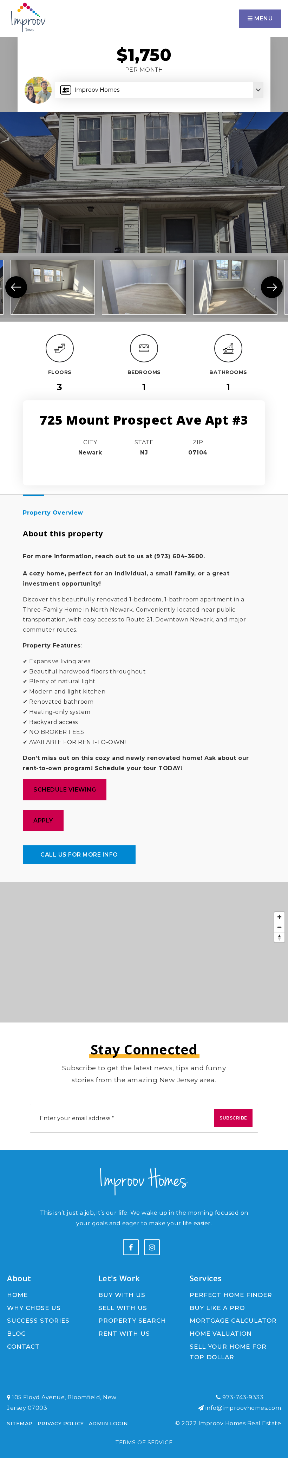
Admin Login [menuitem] (108, 1423)
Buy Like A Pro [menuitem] (217, 1307)
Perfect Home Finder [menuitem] (231, 1294)
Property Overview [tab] (53, 512)
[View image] (52, 287)
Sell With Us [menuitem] (122, 1307)
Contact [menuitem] (23, 1346)
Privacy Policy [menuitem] (61, 1423)
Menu (263, 18)
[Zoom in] (279, 917)
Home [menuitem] (17, 1294)
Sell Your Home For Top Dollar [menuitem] (228, 1352)
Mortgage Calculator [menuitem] (233, 1320)
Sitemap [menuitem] (20, 1423)
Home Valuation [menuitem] (221, 1333)
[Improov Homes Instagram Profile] (152, 1247)
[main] (144, 511)
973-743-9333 (242, 1397)
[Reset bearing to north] (279, 937)
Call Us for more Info (79, 854)
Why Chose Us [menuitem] (34, 1307)
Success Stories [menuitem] (38, 1320)
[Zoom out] (279, 927)
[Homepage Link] (27, 18)
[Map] (144, 952)
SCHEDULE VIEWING (64, 789)
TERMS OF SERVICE (144, 1442)
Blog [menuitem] (16, 1333)
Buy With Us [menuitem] (121, 1294)
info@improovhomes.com (243, 1408)
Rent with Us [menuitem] (124, 1333)
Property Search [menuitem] (132, 1320)
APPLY (43, 820)
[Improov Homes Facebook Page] (131, 1247)
